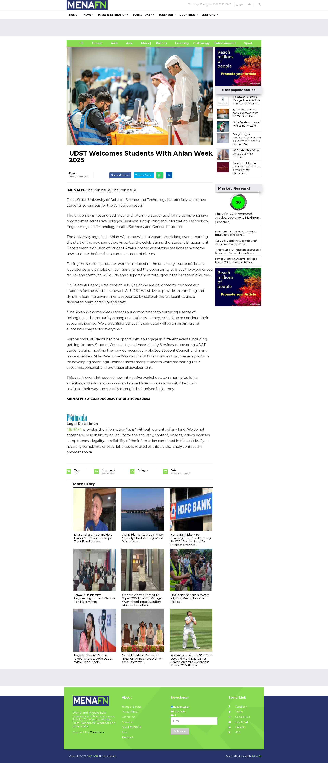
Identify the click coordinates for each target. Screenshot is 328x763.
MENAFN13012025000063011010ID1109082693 (108, 399)
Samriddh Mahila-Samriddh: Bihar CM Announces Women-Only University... (143, 659)
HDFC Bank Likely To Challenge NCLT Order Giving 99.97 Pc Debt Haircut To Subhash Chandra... (190, 540)
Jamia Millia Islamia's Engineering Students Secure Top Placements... (94, 598)
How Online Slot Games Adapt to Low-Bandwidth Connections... (236, 233)
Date (72, 173)
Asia (129, 43)
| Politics (160, 43)
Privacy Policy (130, 711)
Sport (246, 43)
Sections (208, 14)
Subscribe (180, 731)
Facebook (241, 706)
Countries (187, 14)
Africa (144, 43)
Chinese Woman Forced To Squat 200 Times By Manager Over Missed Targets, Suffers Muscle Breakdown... (142, 600)
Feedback (128, 737)
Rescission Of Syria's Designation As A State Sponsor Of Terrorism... (247, 100)
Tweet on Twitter (143, 175)
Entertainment (220, 43)
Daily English (181, 707)
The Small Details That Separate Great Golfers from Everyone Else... (236, 242)
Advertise (127, 722)
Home (73, 14)
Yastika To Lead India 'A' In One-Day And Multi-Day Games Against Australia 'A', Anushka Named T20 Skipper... (191, 660)
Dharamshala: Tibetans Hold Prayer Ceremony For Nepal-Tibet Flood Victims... (93, 538)
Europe (97, 43)
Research (166, 14)
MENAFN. (93, 756)
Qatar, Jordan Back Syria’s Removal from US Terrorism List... (245, 113)
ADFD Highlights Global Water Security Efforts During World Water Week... (143, 538)
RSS (237, 732)
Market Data (142, 14)
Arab (114, 43)
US (77, 43)
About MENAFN (131, 727)
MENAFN (76, 190)
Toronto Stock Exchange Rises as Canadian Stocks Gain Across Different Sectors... (239, 251)
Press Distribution (112, 14)
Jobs (124, 732)
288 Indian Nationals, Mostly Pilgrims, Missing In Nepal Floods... (189, 598)
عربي (239, 4)
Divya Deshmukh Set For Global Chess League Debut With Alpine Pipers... (93, 659)
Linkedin (240, 727)
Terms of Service (132, 706)
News (88, 14)
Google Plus (242, 716)
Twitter (239, 711)
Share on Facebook (120, 175)
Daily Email (241, 722)
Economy (182, 43)
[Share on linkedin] (169, 175)
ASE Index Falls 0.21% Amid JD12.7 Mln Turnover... (246, 154)
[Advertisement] (165, 28)
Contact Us (128, 716)
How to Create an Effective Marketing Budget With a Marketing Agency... (236, 260)
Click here (97, 732)
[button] (249, 4)
